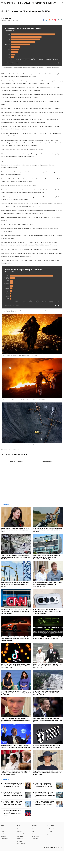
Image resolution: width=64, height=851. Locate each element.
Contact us (19, 831)
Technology (3, 836)
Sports (2, 833)
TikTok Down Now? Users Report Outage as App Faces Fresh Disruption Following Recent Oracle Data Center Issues (15, 665)
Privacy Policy (20, 836)
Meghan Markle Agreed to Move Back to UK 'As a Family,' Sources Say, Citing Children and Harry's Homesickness (47, 772)
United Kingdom (35, 836)
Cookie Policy (20, 838)
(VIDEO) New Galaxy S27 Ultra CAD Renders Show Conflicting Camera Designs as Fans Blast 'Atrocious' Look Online (47, 611)
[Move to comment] (61, 19)
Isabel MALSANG (7, 18)
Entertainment (4, 838)
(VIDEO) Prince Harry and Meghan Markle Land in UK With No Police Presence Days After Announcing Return (47, 584)
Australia (34, 828)
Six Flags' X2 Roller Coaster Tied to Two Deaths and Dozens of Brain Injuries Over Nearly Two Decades (15, 584)
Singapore (34, 833)
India (33, 831)
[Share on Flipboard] (52, 19)
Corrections (19, 841)
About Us (19, 828)
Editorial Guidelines (47, 461)
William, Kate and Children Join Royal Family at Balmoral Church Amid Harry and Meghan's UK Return (15, 530)
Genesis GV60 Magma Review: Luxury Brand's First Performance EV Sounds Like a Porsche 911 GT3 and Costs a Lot (15, 638)
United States (35, 838)
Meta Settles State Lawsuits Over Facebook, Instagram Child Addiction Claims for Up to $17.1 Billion (47, 720)
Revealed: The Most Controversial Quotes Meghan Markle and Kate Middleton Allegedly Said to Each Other (16, 693)
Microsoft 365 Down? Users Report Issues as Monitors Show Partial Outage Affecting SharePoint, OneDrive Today (46, 557)
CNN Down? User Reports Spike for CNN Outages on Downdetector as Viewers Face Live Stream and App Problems (16, 611)
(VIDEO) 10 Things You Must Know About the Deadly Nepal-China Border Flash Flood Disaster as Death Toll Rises (47, 693)
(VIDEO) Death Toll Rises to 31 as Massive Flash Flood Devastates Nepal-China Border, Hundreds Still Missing (15, 557)
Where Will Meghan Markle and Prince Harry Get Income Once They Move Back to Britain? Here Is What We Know (47, 665)
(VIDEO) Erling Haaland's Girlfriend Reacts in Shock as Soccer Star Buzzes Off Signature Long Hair (15, 720)
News (2, 831)
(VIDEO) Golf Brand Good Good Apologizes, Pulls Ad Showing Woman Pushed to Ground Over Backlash (47, 530)
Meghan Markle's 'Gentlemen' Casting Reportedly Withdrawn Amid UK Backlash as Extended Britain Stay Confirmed (15, 772)
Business (3, 828)
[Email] (58, 19)
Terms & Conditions (21, 833)
